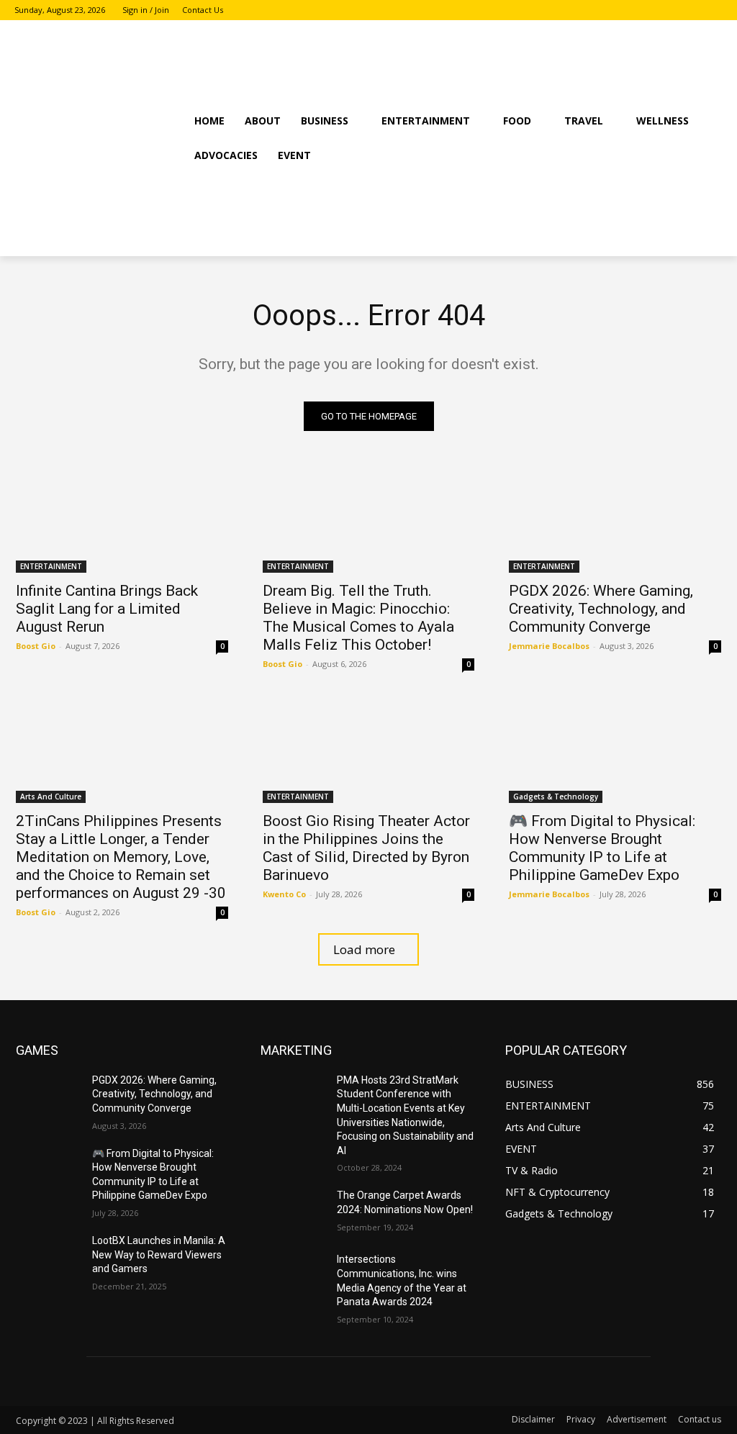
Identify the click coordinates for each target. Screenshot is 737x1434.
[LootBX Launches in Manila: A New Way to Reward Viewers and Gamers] (48, 1256)
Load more (364, 949)
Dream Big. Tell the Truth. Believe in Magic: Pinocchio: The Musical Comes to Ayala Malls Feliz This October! (358, 617)
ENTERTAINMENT (51, 566)
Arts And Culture (50, 796)
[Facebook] (674, 10)
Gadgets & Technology (555, 796)
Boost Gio (35, 645)
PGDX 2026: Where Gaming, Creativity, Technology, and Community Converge (601, 608)
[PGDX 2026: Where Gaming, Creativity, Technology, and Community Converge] (615, 520)
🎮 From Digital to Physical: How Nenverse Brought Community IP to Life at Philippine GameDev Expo (602, 848)
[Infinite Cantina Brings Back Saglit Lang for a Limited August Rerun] (122, 520)
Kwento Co (284, 894)
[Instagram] (694, 10)
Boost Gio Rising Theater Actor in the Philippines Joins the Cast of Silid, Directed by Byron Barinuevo (366, 848)
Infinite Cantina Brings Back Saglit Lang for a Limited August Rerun (107, 608)
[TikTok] (714, 10)
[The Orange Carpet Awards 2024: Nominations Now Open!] (293, 1211)
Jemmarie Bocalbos (549, 645)
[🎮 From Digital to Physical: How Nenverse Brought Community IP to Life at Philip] (615, 749)
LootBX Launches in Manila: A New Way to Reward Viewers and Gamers (158, 1254)
